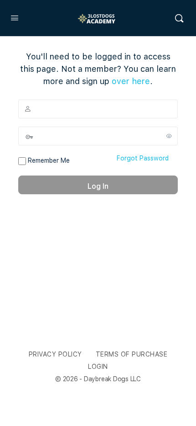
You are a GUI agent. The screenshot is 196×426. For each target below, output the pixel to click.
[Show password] (169, 136)
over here (131, 81)
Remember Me (48, 160)
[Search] (179, 18)
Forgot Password (143, 158)
